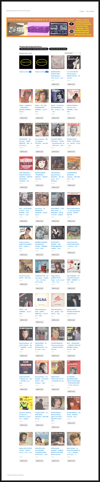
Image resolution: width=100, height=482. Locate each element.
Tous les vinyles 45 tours (58, 49)
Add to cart (55, 84)
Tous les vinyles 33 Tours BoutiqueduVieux (33, 49)
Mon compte (90, 11)
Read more (23, 221)
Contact (82, 11)
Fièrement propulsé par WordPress (15, 475)
